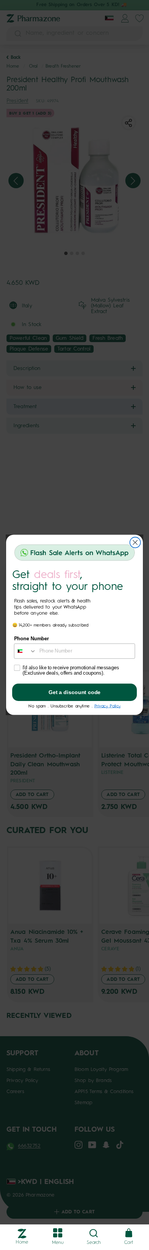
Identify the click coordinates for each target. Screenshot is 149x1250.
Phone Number (31, 639)
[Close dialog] (135, 542)
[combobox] (25, 651)
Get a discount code (75, 693)
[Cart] (128, 1233)
